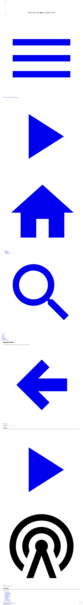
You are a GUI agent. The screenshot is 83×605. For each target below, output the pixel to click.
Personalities (7, 251)
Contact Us (7, 252)
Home (6, 250)
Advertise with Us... (8, 253)
